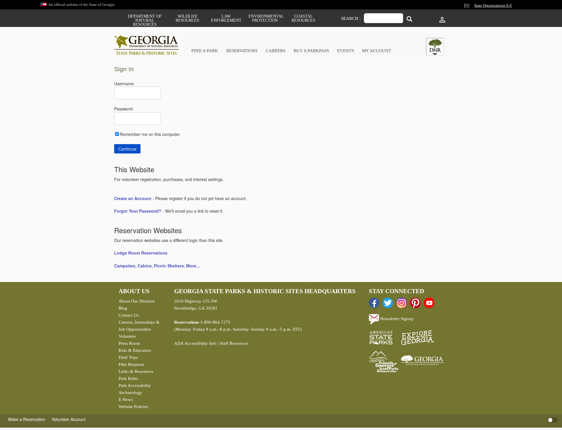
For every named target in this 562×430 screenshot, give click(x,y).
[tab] (434, 46)
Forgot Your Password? (137, 211)
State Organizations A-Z (493, 6)
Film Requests (131, 364)
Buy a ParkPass (311, 50)
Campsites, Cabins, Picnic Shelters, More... (157, 266)
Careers (275, 50)
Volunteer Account (68, 419)
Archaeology (130, 392)
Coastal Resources (303, 18)
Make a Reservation (26, 419)
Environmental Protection (265, 18)
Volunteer (127, 336)
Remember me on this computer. (150, 134)
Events (345, 50)
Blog (123, 308)
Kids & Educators (135, 350)
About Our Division (137, 301)
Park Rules (128, 378)
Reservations (242, 50)
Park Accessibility (135, 385)
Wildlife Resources (187, 18)
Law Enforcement (226, 18)
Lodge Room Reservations (140, 253)
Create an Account (132, 198)
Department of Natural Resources (145, 20)
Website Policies (133, 406)
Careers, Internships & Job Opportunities (139, 326)
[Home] (148, 45)
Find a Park (204, 50)
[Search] (409, 19)
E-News (126, 399)
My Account (376, 50)
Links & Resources (136, 371)
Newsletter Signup (396, 318)
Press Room (129, 343)
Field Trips (128, 357)
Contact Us (129, 315)
